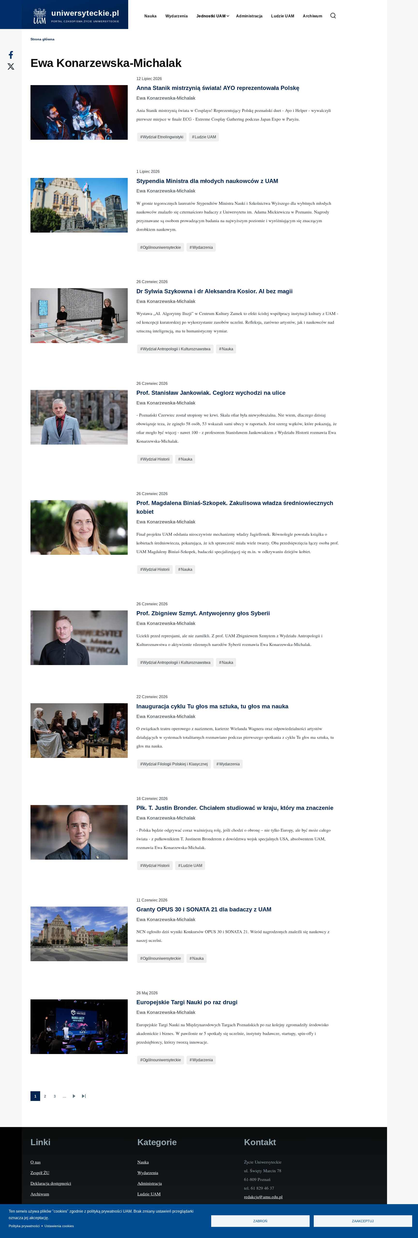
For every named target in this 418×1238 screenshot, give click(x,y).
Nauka (227, 349)
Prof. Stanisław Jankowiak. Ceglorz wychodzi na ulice (210, 392)
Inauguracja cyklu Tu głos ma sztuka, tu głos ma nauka (212, 706)
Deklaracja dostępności (50, 1183)
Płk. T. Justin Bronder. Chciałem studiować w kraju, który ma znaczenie (234, 808)
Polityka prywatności (24, 1226)
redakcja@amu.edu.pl (263, 1197)
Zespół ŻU (39, 1172)
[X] (11, 66)
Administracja (149, 1183)
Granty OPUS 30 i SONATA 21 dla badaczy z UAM (203, 909)
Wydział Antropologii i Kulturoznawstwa (176, 349)
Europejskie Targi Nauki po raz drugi (187, 1002)
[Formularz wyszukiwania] (333, 16)
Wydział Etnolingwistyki (163, 137)
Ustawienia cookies (59, 1226)
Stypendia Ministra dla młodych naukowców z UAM (207, 181)
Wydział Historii (156, 459)
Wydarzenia (202, 247)
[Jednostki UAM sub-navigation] (230, 16)
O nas (35, 1162)
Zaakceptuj (363, 1221)
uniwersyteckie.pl (85, 13)
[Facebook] (10, 55)
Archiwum (39, 1194)
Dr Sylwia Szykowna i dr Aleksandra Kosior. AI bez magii (214, 291)
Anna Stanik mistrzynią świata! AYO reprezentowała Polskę (217, 88)
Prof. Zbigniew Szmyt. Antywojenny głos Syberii (203, 613)
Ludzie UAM (205, 137)
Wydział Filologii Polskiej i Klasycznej (175, 764)
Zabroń (260, 1221)
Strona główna (42, 39)
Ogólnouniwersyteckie (162, 247)
